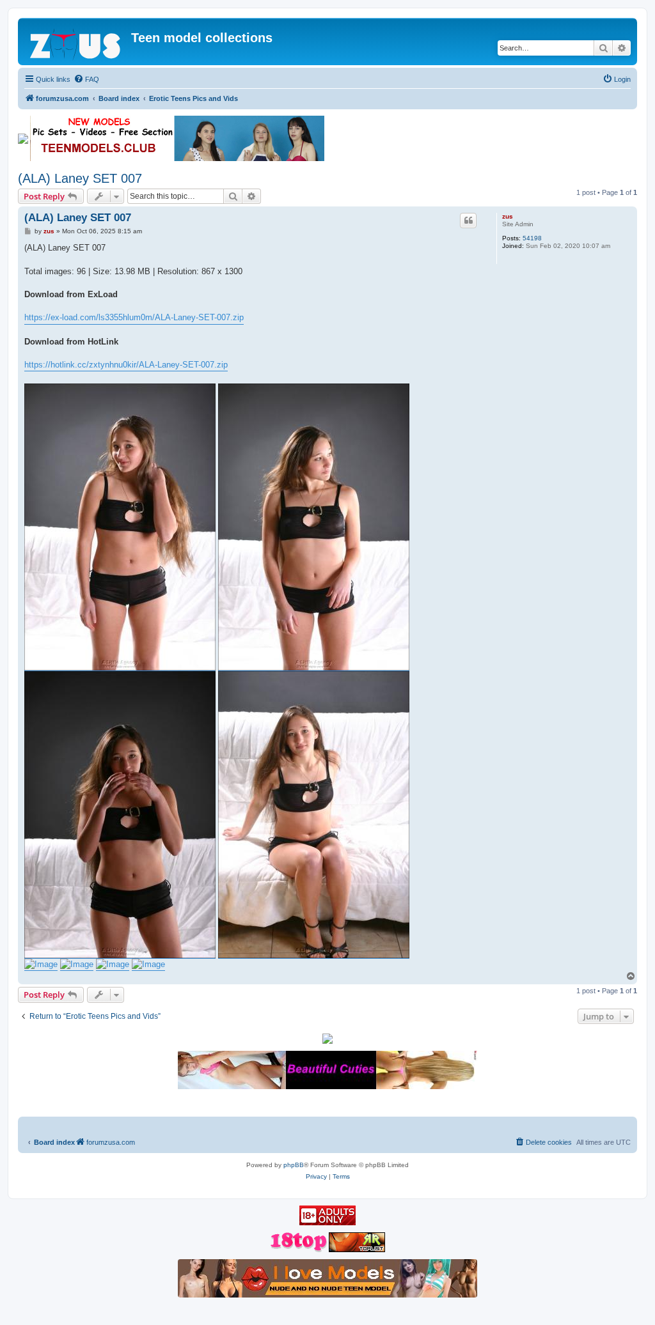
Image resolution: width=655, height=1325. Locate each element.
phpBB (293, 1164)
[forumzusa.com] (76, 41)
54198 (532, 238)
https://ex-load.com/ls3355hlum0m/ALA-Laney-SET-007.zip (134, 317)
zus (507, 216)
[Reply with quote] (468, 220)
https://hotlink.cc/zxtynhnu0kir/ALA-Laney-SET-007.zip (126, 364)
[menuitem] (86, 79)
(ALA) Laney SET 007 (80, 178)
